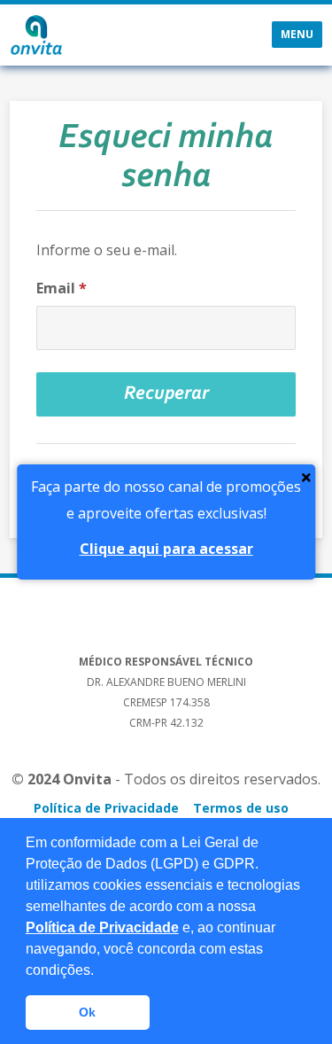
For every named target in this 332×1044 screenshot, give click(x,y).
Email (61, 288)
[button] (100, 971)
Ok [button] (87, 1012)
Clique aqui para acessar (166, 548)
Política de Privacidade (102, 927)
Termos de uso (241, 807)
